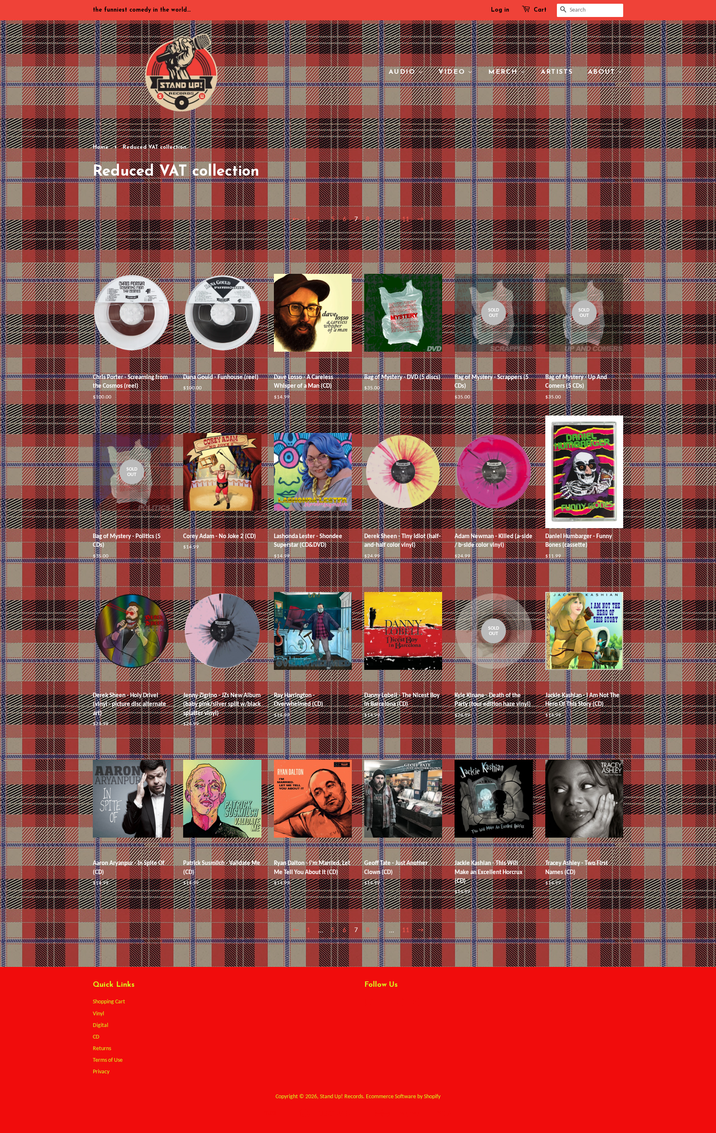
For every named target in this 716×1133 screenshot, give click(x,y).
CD (96, 1037)
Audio (403, 72)
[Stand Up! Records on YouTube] (414, 1004)
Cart (540, 10)
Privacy (101, 1072)
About (603, 72)
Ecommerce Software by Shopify (403, 1097)
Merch (504, 72)
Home (101, 147)
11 (405, 219)
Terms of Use (108, 1060)
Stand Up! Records (341, 1097)
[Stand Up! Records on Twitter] (368, 1004)
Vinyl (98, 1014)
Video (453, 72)
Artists (557, 72)
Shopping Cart (109, 1002)
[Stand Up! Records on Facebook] (384, 1004)
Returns (102, 1049)
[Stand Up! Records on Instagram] (399, 1004)
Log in (500, 10)
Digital (100, 1025)
